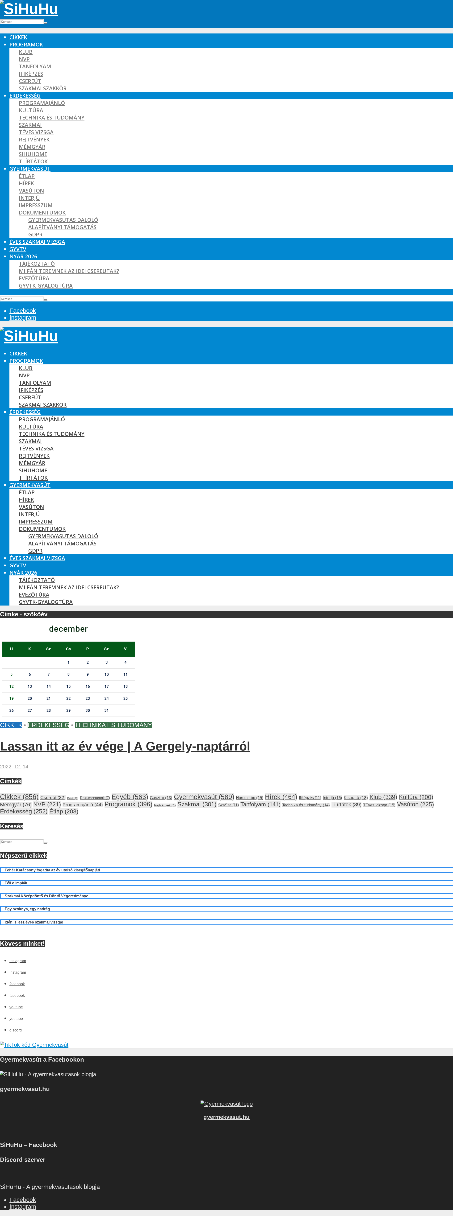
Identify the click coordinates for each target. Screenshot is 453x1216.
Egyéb (130, 796)
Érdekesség (25, 95)
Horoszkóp (249, 798)
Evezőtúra (34, 278)
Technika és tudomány (51, 117)
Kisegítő (356, 797)
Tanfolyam (35, 66)
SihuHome (33, 154)
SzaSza (228, 805)
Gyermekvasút (29, 168)
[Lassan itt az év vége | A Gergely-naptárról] (69, 718)
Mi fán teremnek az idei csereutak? (69, 271)
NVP (24, 59)
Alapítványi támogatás (62, 227)
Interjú (29, 198)
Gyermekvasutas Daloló (63, 219)
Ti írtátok (33, 161)
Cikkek (18, 37)
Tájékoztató (37, 263)
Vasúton (31, 190)
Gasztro (161, 798)
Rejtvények (34, 139)
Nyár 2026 (23, 256)
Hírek (26, 183)
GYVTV (17, 249)
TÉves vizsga (36, 132)
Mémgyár (32, 146)
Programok (26, 44)
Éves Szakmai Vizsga (37, 241)
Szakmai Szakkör (43, 88)
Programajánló (42, 103)
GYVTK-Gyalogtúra (46, 285)
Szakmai (30, 124)
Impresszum (36, 205)
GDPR (35, 234)
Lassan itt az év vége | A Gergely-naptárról (125, 746)
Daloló (72, 798)
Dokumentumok (42, 212)
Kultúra (31, 110)
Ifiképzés (31, 73)
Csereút (30, 81)
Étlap (27, 176)
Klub (26, 51)
